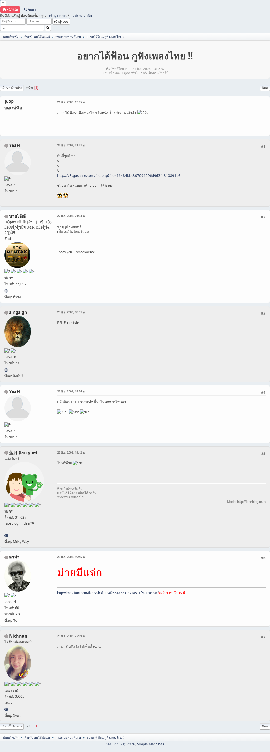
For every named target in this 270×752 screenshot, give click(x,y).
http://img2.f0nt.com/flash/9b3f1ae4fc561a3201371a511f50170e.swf (107, 593)
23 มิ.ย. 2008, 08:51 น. (71, 312)
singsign (18, 312)
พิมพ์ (265, 88)
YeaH (14, 145)
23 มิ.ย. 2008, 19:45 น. (71, 557)
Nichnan (18, 636)
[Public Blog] (6, 535)
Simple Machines (150, 744)
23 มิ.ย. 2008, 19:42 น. (71, 452)
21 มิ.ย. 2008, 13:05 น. (71, 102)
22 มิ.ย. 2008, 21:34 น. (71, 216)
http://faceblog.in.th (251, 501)
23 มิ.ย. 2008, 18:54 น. (71, 391)
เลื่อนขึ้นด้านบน (12, 726)
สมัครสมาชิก (82, 15)
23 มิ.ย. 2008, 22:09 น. (71, 636)
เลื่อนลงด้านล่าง (12, 88)
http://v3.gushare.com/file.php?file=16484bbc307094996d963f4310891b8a (119, 175)
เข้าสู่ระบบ (57, 15)
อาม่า (14, 557)
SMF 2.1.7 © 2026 (120, 744)
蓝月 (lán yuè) (23, 452)
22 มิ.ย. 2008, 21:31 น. (71, 145)
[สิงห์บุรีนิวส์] (6, 370)
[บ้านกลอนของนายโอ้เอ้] (6, 290)
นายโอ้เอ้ (17, 216)
